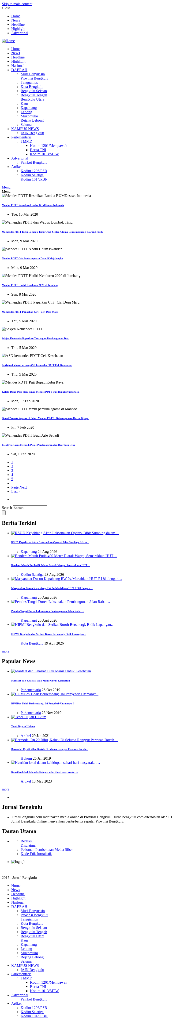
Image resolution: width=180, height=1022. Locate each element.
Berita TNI (38, 150)
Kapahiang (29, 108)
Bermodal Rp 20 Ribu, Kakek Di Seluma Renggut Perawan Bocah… (49, 749)
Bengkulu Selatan (34, 91)
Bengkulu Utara (32, 99)
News (15, 20)
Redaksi (27, 841)
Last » (15, 491)
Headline (18, 24)
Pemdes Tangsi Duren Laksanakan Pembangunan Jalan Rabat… (47, 611)
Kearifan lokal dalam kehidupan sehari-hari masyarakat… (44, 772)
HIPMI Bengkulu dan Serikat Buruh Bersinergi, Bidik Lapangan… (48, 634)
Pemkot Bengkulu (34, 162)
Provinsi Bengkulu (34, 78)
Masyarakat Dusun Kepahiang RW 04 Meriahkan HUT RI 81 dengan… (52, 588)
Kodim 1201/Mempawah (48, 146)
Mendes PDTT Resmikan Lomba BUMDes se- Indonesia (33, 205)
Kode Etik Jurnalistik (36, 854)
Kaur (24, 103)
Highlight (18, 29)
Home (15, 16)
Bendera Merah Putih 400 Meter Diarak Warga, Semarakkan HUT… (50, 565)
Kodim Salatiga (32, 175)
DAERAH (19, 70)
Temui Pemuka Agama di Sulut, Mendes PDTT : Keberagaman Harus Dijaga (45, 418)
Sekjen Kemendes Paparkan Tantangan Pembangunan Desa (35, 338)
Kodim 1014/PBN (34, 179)
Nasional (17, 66)
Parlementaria (21, 137)
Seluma (26, 125)
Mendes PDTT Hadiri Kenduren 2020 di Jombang (30, 285)
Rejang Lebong (32, 120)
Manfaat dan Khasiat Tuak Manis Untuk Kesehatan (40, 680)
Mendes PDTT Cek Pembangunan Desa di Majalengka (32, 258)
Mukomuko (29, 116)
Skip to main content (17, 4)
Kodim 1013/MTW (44, 154)
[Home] (8, 41)
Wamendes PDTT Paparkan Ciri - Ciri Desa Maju (30, 311)
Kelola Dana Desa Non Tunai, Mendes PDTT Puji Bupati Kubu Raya (40, 391)
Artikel (16, 167)
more (5, 651)
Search (7, 508)
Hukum (26, 758)
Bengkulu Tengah (34, 95)
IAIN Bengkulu (32, 133)
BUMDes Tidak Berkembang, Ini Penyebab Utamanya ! (42, 703)
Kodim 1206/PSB (34, 171)
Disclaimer (29, 845)
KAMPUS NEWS (25, 129)
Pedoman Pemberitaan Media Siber (47, 850)
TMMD (26, 141)
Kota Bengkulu (32, 87)
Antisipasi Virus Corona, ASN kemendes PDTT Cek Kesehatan (37, 365)
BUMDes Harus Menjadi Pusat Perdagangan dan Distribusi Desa (38, 444)
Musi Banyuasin (33, 74)
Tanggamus (29, 82)
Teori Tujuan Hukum (23, 726)
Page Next (19, 487)
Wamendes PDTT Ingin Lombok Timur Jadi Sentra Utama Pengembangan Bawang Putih (52, 231)
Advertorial (19, 33)
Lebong (26, 112)
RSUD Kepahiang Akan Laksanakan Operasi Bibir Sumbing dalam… (50, 542)
